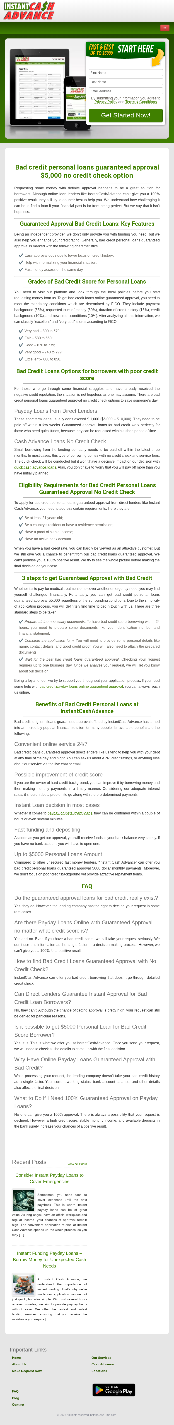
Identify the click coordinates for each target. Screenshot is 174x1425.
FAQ (15, 1391)
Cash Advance (103, 1364)
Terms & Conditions (141, 102)
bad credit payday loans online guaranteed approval (81, 686)
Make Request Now (27, 1371)
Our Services (101, 1357)
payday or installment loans (70, 813)
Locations (99, 1371)
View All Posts (77, 1164)
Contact (18, 1404)
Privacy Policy (105, 102)
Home (16, 1357)
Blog (15, 1398)
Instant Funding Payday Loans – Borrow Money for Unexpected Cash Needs (49, 1259)
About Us (19, 1364)
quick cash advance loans (35, 467)
